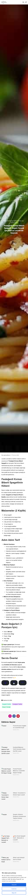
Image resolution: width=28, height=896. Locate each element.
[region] (14, 883)
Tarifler (19, 221)
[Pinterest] (18, 716)
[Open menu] (26, 2)
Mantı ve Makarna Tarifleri (10, 221)
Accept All (14, 884)
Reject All (14, 893)
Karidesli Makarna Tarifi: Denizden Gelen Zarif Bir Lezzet (19, 749)
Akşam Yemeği (6, 707)
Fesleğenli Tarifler (17, 704)
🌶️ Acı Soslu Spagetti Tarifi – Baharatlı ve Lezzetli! (19, 838)
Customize (14, 888)
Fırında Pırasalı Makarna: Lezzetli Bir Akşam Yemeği (19, 770)
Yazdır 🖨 (5, 682)
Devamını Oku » (16, 729)
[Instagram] (10, 716)
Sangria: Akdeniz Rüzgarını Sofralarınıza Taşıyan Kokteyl (19, 816)
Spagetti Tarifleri (6, 704)
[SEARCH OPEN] (23, 2)
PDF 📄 (14, 682)
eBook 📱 (22, 682)
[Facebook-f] (14, 716)
